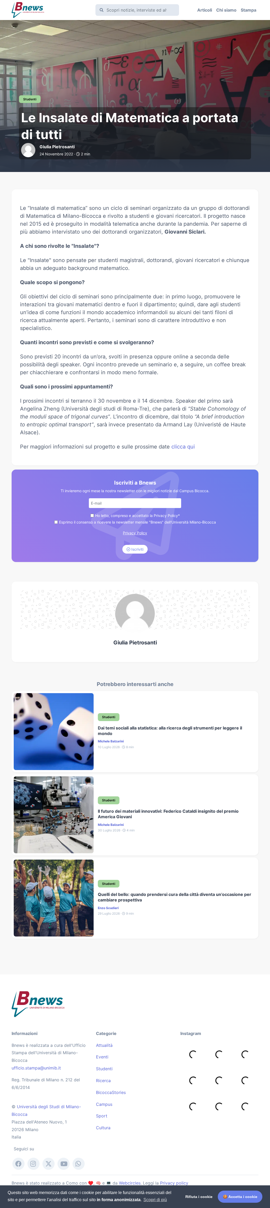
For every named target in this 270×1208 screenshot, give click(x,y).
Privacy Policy (135, 533)
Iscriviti (136, 549)
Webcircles (130, 1183)
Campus (104, 1104)
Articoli (204, 10)
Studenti (104, 1068)
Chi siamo (226, 10)
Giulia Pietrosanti (135, 642)
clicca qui (183, 446)
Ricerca (103, 1080)
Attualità (104, 1045)
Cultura (103, 1127)
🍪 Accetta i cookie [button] (240, 1197)
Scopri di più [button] (155, 1199)
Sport (101, 1115)
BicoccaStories (111, 1092)
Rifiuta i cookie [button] (199, 1197)
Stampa (248, 10)
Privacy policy (174, 1183)
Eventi (102, 1056)
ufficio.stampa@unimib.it (36, 1068)
